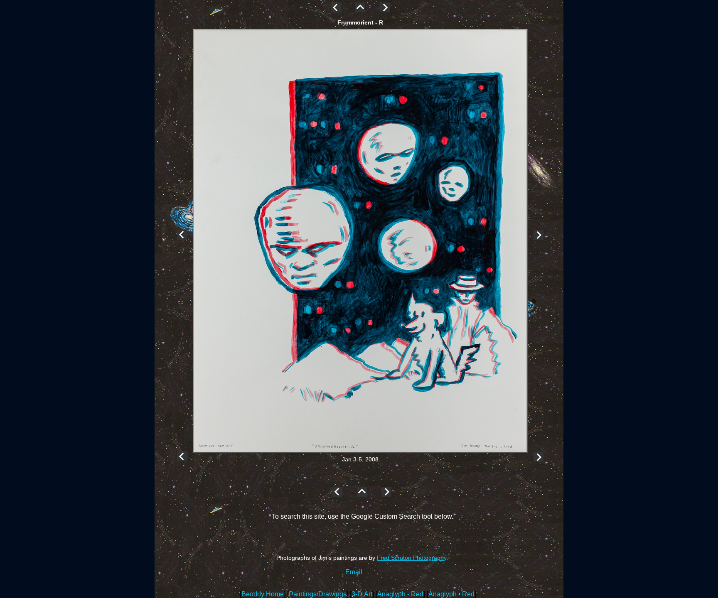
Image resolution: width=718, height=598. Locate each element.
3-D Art (362, 594)
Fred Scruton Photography (411, 557)
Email (353, 572)
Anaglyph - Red (400, 594)
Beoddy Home (262, 594)
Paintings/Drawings (318, 594)
